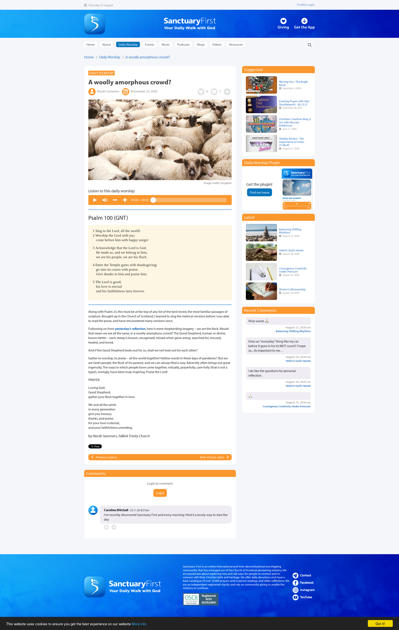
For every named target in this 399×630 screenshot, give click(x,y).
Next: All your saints (212, 457)
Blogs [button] (201, 44)
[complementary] (160, 200)
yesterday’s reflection (130, 329)
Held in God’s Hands (291, 250)
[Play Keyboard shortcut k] (95, 200)
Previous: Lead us (106, 457)
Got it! (380, 623)
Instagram (307, 590)
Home (90, 44)
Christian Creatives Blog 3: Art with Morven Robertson (295, 122)
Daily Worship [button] (128, 44)
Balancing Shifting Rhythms (290, 231)
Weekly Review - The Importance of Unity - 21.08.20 (292, 141)
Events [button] (149, 44)
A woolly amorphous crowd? (148, 57)
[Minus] (115, 200)
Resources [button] (236, 44)
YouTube (306, 597)
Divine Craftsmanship (292, 289)
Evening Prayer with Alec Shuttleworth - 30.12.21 (294, 102)
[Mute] (105, 200)
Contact (305, 575)
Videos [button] (217, 44)
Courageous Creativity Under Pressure (293, 270)
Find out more (259, 192)
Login (160, 493)
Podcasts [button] (183, 44)
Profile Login (306, 4)
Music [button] (166, 44)
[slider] (190, 200)
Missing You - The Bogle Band (293, 83)
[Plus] (125, 200)
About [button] (106, 44)
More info (139, 623)
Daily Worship (109, 57)
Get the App (304, 27)
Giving (283, 27)
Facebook (307, 582)
